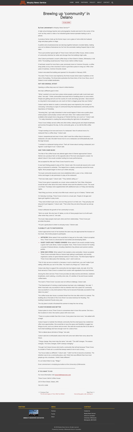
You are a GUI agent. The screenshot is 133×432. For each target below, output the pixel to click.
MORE (77, 2)
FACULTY (92, 2)
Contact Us (87, 411)
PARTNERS (84, 2)
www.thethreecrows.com (63, 375)
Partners (53, 411)
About (52, 416)
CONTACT (107, 2)
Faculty (53, 414)
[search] (112, 3)
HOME (72, 2)
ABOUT (99, 2)
